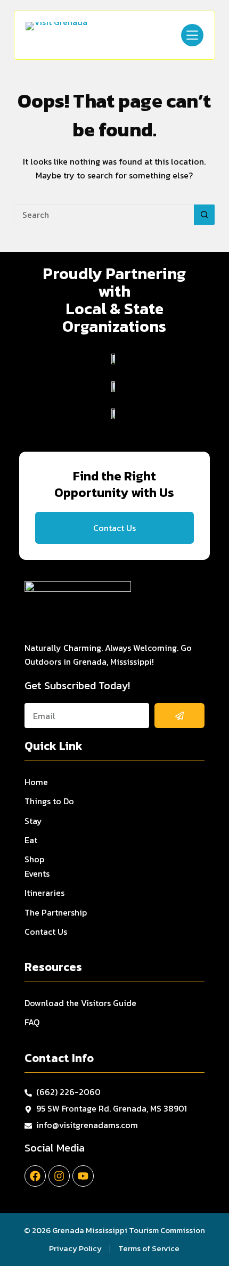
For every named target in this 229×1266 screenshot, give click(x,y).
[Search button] (204, 214)
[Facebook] (35, 1176)
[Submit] (179, 715)
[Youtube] (83, 1176)
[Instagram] (59, 1176)
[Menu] (192, 35)
